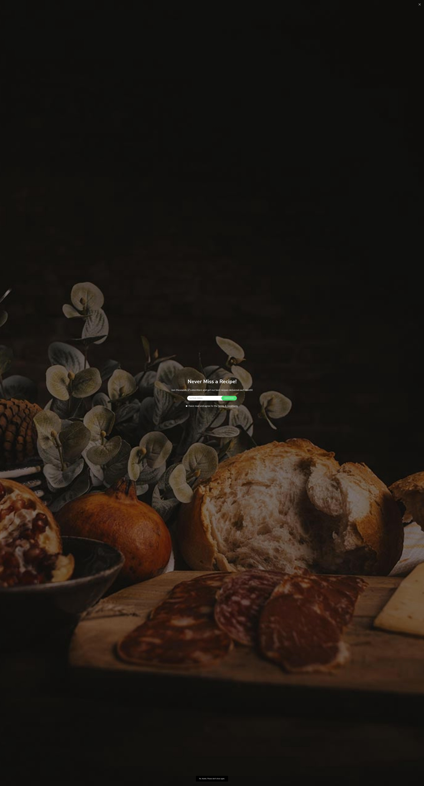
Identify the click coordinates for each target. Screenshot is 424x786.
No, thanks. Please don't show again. (212, 779)
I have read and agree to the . (212, 406)
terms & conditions (228, 406)
